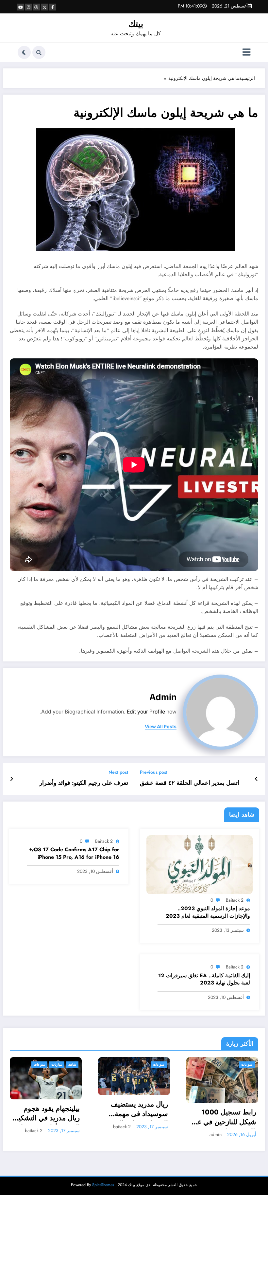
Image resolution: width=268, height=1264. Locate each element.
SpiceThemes (103, 1185)
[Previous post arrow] (256, 779)
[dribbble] (36, 7)
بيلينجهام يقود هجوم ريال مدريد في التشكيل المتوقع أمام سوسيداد (46, 1114)
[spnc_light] (24, 52)
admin (162, 697)
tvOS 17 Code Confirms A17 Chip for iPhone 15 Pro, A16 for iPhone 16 (74, 853)
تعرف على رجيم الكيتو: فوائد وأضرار (83, 783)
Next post (118, 772)
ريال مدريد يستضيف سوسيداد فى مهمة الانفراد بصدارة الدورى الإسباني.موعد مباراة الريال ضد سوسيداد (136, 1110)
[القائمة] (247, 52)
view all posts (160, 726)
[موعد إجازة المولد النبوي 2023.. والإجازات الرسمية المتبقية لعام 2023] (199, 864)
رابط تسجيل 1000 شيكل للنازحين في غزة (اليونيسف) (223, 1118)
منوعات (39, 1064)
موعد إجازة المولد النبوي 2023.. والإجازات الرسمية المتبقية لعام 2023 (208, 912)
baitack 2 (234, 900)
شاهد (72, 1064)
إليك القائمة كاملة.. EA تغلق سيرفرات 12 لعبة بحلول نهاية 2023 (204, 979)
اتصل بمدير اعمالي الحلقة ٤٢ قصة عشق (189, 783)
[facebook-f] (52, 7)
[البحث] (38, 52)
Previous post (153, 772)
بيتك (135, 24)
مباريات (56, 1064)
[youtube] (20, 7)
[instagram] (28, 7)
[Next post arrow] (11, 779)
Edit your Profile (146, 712)
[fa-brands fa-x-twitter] (44, 7)
